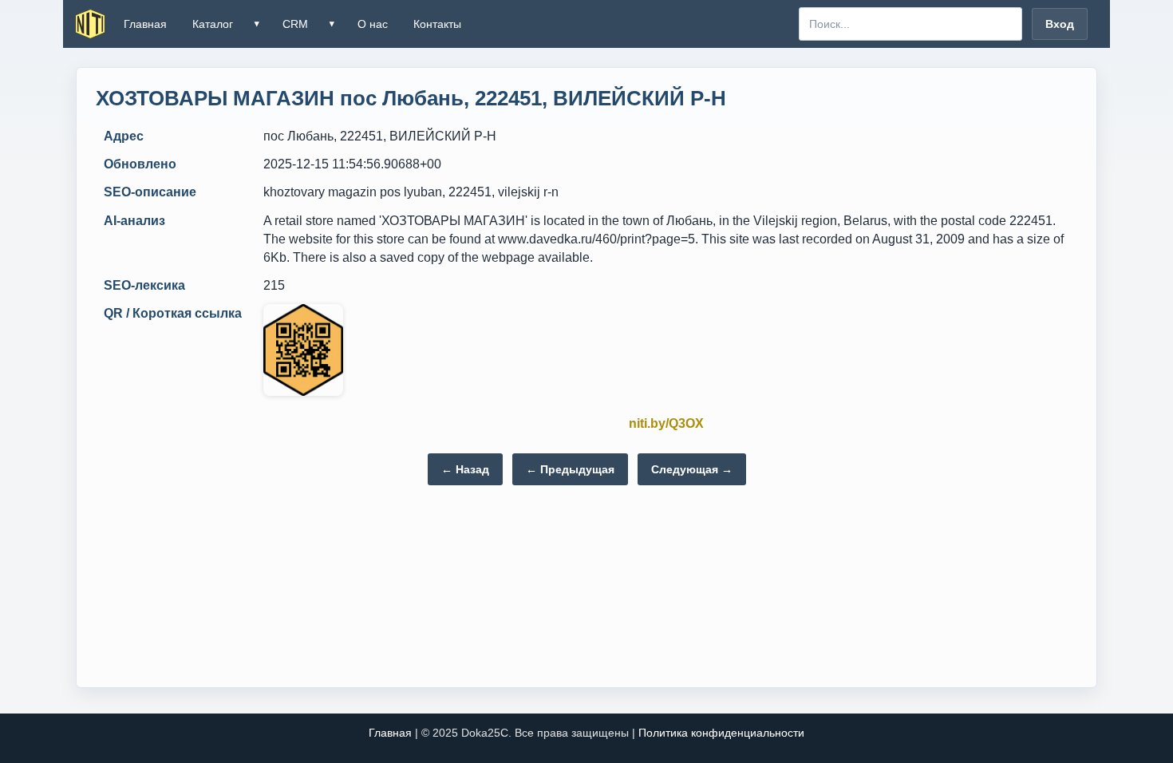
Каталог (212, 24)
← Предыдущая (570, 469)
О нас (372, 24)
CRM (295, 24)
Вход (1059, 24)
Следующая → (692, 469)
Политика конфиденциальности (721, 732)
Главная (145, 24)
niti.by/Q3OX (666, 423)
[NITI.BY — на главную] (90, 24)
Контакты (437, 24)
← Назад (465, 469)
